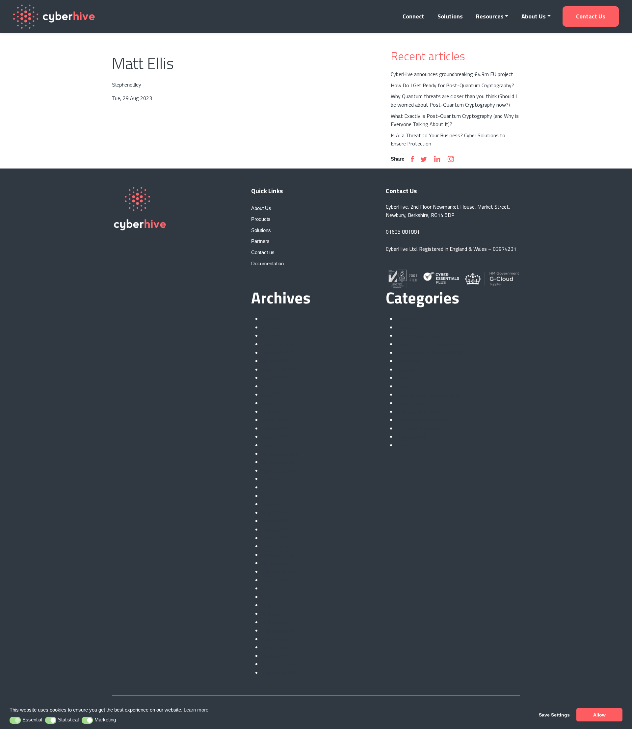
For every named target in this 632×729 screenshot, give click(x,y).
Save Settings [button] (554, 714)
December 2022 (279, 546)
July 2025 (272, 327)
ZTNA (402, 445)
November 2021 (280, 656)
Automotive (409, 319)
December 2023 (279, 445)
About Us (533, 16)
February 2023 (278, 530)
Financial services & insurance (428, 344)
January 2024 (276, 437)
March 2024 (275, 420)
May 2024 (273, 403)
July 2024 (272, 386)
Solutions (450, 16)
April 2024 (273, 412)
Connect (413, 16)
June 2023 (273, 496)
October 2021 (277, 664)
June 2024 (273, 395)
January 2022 (276, 639)
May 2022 (273, 605)
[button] (15, 720)
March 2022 (275, 622)
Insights (405, 370)
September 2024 (280, 370)
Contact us (590, 16)
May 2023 (273, 504)
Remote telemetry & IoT (423, 420)
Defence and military (419, 336)
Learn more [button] (196, 710)
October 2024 (277, 361)
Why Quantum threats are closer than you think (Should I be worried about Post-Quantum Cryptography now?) (454, 100)
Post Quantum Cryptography (428, 395)
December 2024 (279, 344)
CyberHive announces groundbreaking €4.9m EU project (452, 74)
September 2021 (280, 673)
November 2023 (280, 454)
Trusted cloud (411, 437)
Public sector (410, 403)
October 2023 (277, 462)
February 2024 (278, 428)
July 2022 (272, 588)
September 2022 (280, 572)
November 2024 (280, 353)
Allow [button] (599, 714)
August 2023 (276, 479)
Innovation (408, 361)
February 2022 (278, 631)
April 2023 (273, 513)
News (402, 378)
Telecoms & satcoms (420, 428)
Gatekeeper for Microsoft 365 (430, 353)
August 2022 (276, 580)
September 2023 (280, 471)
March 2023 (275, 521)
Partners (406, 386)
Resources (490, 16)
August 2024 (276, 378)
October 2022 (277, 563)
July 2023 (272, 487)
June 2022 (273, 597)
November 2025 (280, 319)
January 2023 (276, 538)
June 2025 (273, 336)
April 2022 (273, 614)
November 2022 (280, 555)
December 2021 (279, 647)
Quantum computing (419, 412)
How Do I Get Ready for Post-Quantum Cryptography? (452, 85)
